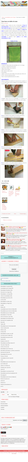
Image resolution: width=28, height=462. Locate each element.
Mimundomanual (13, 450)
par (1, 386)
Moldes (2, 307)
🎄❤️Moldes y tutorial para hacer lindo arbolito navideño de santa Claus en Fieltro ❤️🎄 (15, 240)
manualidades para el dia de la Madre (8, 309)
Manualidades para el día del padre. (7, 361)
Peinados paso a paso (5, 367)
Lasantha (15, 452)
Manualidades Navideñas (5, 290)
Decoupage (3, 375)
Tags (8, 394)
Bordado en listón (4, 341)
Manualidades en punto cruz (6, 333)
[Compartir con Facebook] (8, 181)
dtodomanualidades (4, 405)
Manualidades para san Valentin (7, 312)
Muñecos (2, 329)
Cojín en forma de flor (4, 192)
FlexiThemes (6, 452)
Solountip (2, 409)
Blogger (17, 396)
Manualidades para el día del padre (7, 326)
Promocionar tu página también (5, 280)
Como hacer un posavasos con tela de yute (17, 193)
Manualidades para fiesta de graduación (8, 373)
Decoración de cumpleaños (6, 320)
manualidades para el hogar (10, 17)
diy (1, 305)
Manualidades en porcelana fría (7, 371)
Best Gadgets (14, 453)
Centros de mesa (4, 346)
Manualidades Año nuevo (5, 354)
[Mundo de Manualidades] (1, 279)
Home (3, 17)
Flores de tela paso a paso (6, 316)
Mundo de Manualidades (4, 278)
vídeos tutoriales (4, 327)
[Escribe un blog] (5, 181)
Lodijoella (2, 407)
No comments (5, 23)
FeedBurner (16, 271)
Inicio (15, 213)
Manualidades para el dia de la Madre (8, 376)
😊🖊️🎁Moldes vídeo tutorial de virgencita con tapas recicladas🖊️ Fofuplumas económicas (16, 246)
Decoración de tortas (5, 352)
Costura (2, 299)
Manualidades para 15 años (6, 348)
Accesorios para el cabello (6, 335)
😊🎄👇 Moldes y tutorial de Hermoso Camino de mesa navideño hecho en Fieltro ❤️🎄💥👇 (16, 227)
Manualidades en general (5, 286)
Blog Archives (14, 394)
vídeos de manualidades (5, 295)
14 (1, 359)
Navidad (2, 339)
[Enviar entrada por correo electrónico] (2, 180)
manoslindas (3, 401)
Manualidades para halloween (6, 318)
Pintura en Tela (3, 356)
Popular (3, 394)
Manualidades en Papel (5, 303)
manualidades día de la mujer (6, 358)
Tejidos (2, 324)
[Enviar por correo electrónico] (4, 181)
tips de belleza (3, 363)
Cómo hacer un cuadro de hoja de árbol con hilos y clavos (11, 193)
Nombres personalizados (5, 384)
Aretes (2, 369)
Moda (2, 322)
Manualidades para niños (5, 297)
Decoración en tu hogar (5, 292)
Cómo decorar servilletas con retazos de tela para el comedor (4, 207)
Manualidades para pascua (6, 337)
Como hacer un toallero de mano (9, 21)
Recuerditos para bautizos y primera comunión (9, 350)
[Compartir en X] (7, 181)
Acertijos (2, 331)
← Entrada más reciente (5, 213)
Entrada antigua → (23, 213)
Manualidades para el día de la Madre (8, 310)
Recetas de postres (4, 378)
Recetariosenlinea (4, 403)
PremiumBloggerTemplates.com (23, 452)
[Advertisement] (11, 11)
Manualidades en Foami (5, 314)
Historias (2, 382)
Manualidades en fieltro (5, 301)
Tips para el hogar (4, 344)
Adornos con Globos (4, 365)
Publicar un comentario (7, 220)
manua (2, 380)
